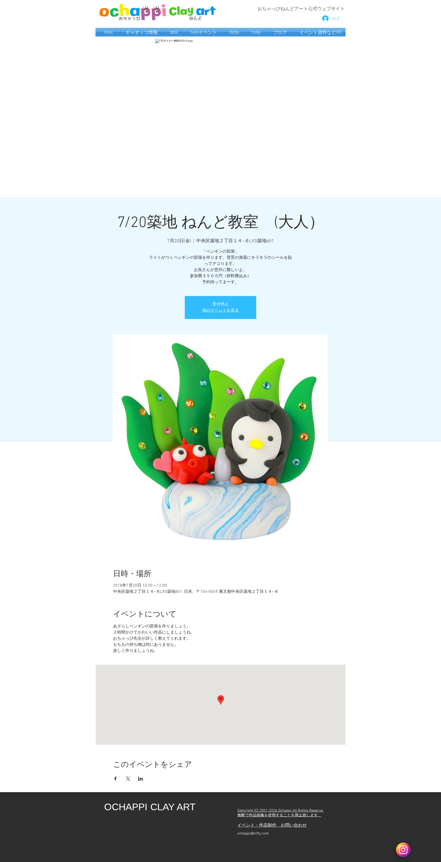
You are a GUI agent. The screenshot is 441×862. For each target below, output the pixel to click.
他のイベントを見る (220, 310)
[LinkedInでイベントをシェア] (140, 779)
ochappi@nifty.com (253, 833)
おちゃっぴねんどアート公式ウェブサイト (301, 9)
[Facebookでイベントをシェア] (115, 779)
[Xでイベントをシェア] (128, 779)
